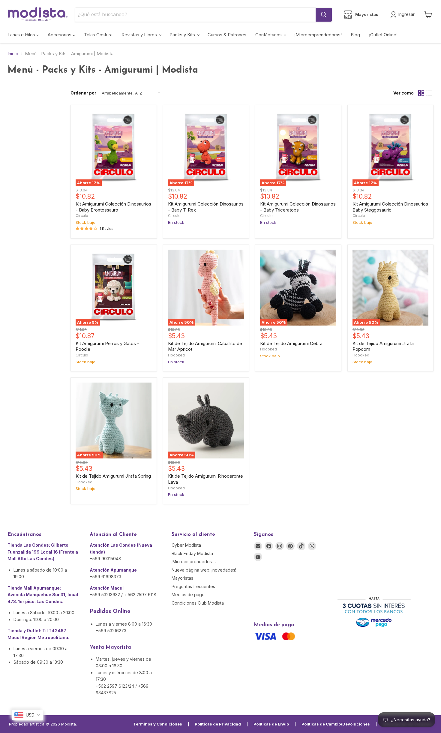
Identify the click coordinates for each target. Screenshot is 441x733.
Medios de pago (188, 594)
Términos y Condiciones (157, 724)
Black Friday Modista (192, 553)
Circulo (82, 215)
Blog (355, 35)
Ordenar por (83, 93)
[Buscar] (324, 15)
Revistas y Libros (140, 35)
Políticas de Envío (271, 724)
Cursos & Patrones (227, 35)
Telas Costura (98, 35)
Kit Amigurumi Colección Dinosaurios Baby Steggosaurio (390, 207)
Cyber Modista (186, 545)
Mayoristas (182, 578)
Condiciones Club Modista (198, 602)
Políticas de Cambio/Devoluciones (336, 724)
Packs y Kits (183, 35)
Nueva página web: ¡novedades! (204, 569)
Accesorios (60, 35)
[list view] (429, 93)
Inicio (13, 53)
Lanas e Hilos (22, 35)
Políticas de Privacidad (218, 724)
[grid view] (421, 93)
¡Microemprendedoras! (318, 35)
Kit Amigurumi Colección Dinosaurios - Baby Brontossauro (113, 207)
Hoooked (176, 355)
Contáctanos (269, 35)
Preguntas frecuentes (193, 586)
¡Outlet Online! (383, 35)
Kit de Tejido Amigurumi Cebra (291, 343)
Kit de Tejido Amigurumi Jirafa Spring (113, 476)
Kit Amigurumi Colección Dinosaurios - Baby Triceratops (298, 207)
